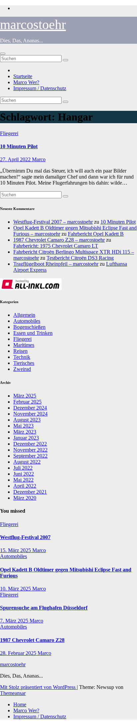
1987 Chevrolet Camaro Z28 (32, 640)
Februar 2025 (27, 402)
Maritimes (23, 345)
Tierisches (23, 363)
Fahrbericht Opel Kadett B (96, 234)
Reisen (20, 351)
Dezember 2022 (30, 444)
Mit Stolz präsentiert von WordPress (38, 687)
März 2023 (24, 432)
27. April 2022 (16, 159)
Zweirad (22, 369)
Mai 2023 (23, 426)
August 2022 (27, 462)
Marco (39, 159)
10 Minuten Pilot (19, 146)
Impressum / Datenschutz (39, 88)
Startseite (22, 76)
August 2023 (27, 420)
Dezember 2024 (30, 408)
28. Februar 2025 (19, 653)
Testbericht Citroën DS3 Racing (80, 258)
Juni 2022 (23, 474)
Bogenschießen (29, 327)
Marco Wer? (26, 82)
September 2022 (30, 456)
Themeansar (13, 693)
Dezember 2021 (30, 492)
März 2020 (24, 498)
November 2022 (30, 450)
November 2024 (30, 414)
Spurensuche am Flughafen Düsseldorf (43, 608)
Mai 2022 (23, 480)
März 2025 (24, 396)
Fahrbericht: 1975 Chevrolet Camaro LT (55, 246)
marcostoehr (33, 24)
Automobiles (26, 321)
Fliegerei (9, 133)
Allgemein (24, 315)
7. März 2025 (15, 621)
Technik (21, 357)
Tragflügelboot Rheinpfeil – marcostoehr (55, 264)
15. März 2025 (16, 550)
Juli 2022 (23, 468)
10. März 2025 (16, 588)
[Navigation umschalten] (2, 54)
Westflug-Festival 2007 (25, 537)
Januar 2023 (26, 438)
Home (19, 704)
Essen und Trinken (33, 333)
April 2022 (24, 486)
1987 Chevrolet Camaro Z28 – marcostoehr (59, 240)
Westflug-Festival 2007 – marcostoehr (53, 222)
